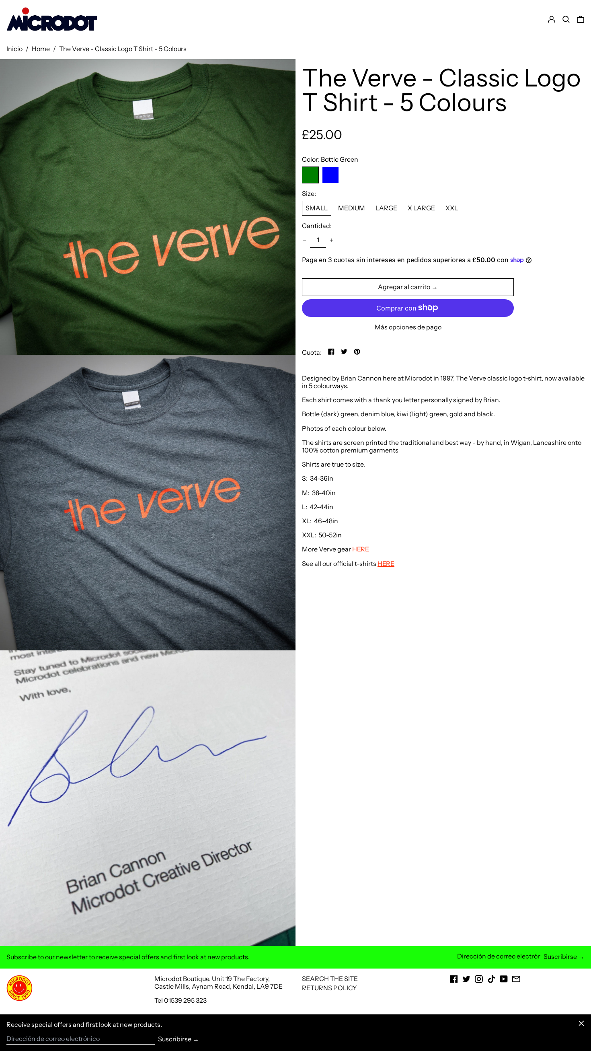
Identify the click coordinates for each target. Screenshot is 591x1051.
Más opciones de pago (408, 327)
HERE (360, 549)
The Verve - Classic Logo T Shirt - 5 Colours (123, 49)
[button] (581, 19)
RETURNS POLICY (329, 988)
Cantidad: (317, 226)
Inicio (14, 49)
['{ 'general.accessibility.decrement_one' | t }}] (304, 240)
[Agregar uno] (331, 240)
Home (41, 49)
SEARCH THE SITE (330, 979)
